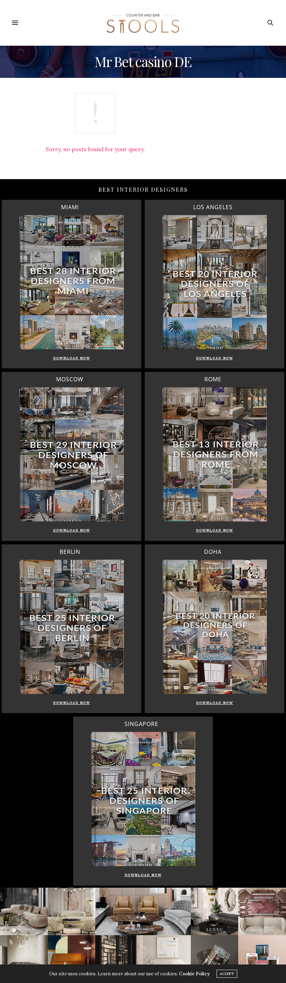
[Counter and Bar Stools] (143, 22)
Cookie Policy (194, 974)
